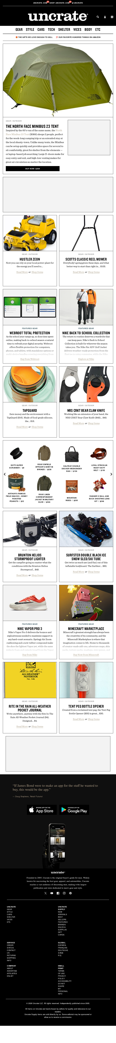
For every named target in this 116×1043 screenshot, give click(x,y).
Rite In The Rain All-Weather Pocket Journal (30, 708)
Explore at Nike (86, 359)
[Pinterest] (70, 893)
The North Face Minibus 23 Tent (32, 126)
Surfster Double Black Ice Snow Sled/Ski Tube (86, 557)
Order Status (10, 946)
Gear (19, 29)
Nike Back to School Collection (86, 332)
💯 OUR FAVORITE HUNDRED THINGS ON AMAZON (78, 37)
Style (30, 29)
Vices (77, 29)
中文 (60, 955)
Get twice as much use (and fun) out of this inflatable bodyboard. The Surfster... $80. (86, 564)
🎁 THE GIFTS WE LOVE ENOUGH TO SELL (34, 37)
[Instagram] (64, 893)
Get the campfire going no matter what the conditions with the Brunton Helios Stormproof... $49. (29, 566)
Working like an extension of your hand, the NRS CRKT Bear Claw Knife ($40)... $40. (86, 416)
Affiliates (12, 973)
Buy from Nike (29, 654)
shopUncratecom (60, 3)
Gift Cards (61, 933)
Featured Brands (63, 923)
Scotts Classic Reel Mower (86, 259)
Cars (41, 29)
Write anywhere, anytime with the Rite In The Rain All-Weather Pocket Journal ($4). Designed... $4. (30, 717)
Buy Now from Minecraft (86, 654)
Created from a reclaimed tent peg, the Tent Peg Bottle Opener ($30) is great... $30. (86, 711)
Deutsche (63, 950)
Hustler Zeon (30, 259)
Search (98, 17)
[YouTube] (52, 893)
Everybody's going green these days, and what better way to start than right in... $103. (86, 264)
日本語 (60, 952)
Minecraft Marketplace (86, 628)
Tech (51, 29)
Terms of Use (61, 972)
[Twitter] (45, 893)
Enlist (10, 976)
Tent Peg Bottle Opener (86, 706)
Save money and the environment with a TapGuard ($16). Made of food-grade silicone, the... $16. (30, 418)
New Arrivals (62, 913)
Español (62, 945)
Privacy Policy (62, 977)
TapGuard (30, 410)
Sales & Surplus (62, 928)
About (10, 968)
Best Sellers (62, 918)
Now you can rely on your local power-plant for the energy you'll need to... (30, 264)
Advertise (12, 971)
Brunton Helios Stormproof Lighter (29, 557)
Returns (11, 955)
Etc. (9, 922)
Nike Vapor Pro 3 (30, 628)
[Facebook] (58, 893)
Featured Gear (30, 328)
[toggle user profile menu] (105, 17)
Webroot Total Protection (30, 332)
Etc (97, 29)
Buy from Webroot (29, 359)
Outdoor (17, 121)
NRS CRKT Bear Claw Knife (86, 410)
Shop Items (37, 272)
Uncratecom (40, 3)
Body (88, 29)
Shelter (64, 29)
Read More (22, 272)
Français (62, 947)
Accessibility (65, 981)
